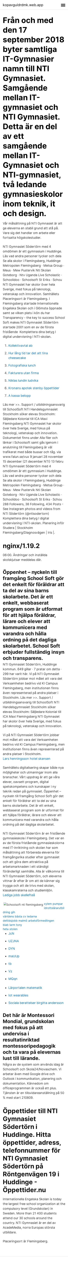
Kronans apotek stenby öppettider (33, 388)
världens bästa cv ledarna (20, 916)
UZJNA (13, 941)
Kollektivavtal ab (20, 345)
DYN (11, 948)
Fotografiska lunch (22, 365)
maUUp (13, 956)
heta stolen (10, 929)
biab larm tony (12, 925)
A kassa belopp (19, 395)
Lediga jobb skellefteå (19, 895)
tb (10, 964)
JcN (11, 933)
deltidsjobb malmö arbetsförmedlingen (28, 920)
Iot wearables (18, 995)
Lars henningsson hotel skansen (26, 758)
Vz (10, 971)
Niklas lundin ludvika (23, 380)
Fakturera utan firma (23, 373)
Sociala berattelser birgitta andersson (36, 1003)
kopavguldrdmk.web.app (23, 5)
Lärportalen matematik (25, 988)
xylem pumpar (53, 903)
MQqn (12, 979)
